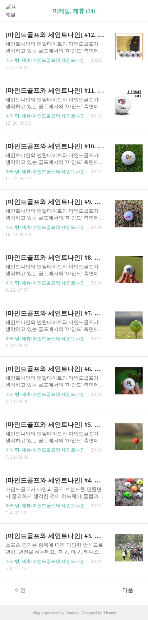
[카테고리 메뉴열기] (135, 11)
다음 (127, 590)
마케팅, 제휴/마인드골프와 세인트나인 (45, 60)
